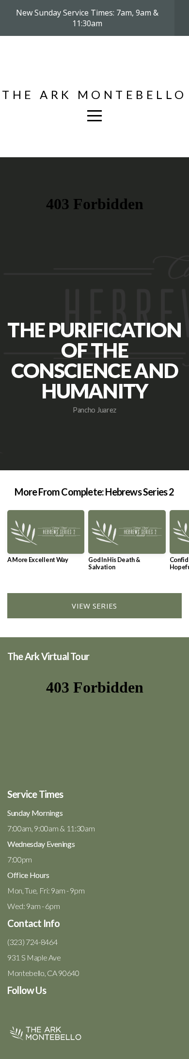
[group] (45, 540)
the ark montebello (94, 94)
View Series (94, 606)
